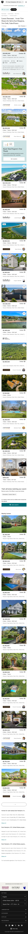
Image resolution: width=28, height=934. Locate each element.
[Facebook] (9, 925)
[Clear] (22, 2)
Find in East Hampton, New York (14, 860)
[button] (24, 30)
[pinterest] (22, 925)
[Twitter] (15, 925)
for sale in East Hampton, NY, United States (14, 831)
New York (17, 13)
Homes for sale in (12, 814)
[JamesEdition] (2, 2)
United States (10, 13)
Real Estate (3, 13)
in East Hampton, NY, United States (14, 850)
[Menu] (26, 2)
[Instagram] (6, 925)
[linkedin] (19, 925)
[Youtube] (12, 925)
